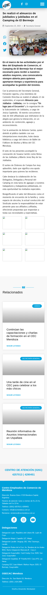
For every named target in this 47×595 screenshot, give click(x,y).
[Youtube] (33, 519)
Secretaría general (33, 26)
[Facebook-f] (22, 4)
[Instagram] (26, 4)
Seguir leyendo (13, 346)
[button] (42, 4)
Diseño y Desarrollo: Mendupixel (23, 589)
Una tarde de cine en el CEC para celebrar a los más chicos (21, 385)
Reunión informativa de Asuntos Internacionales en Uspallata (22, 434)
